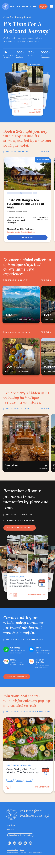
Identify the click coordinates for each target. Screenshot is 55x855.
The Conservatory (42, 787)
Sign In (43, 6)
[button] (25, 443)
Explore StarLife (15, 677)
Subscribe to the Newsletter (20, 835)
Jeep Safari (17, 105)
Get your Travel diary (18, 528)
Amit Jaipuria (40, 595)
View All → (46, 151)
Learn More (27, 238)
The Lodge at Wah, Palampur (35, 111)
